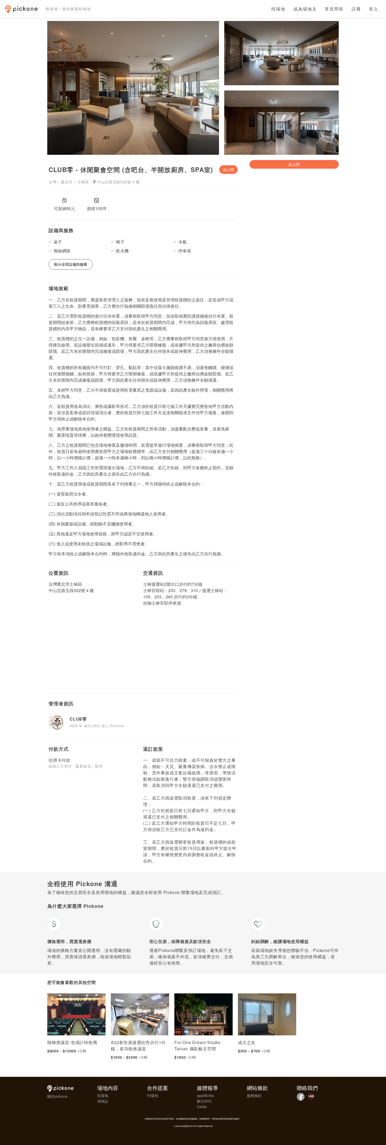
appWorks (205, 1095)
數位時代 (204, 1101)
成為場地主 (305, 9)
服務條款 (254, 1095)
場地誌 (102, 1101)
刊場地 (152, 1095)
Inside (202, 1106)
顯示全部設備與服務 (70, 264)
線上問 (228, 169)
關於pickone (57, 1096)
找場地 (278, 9)
